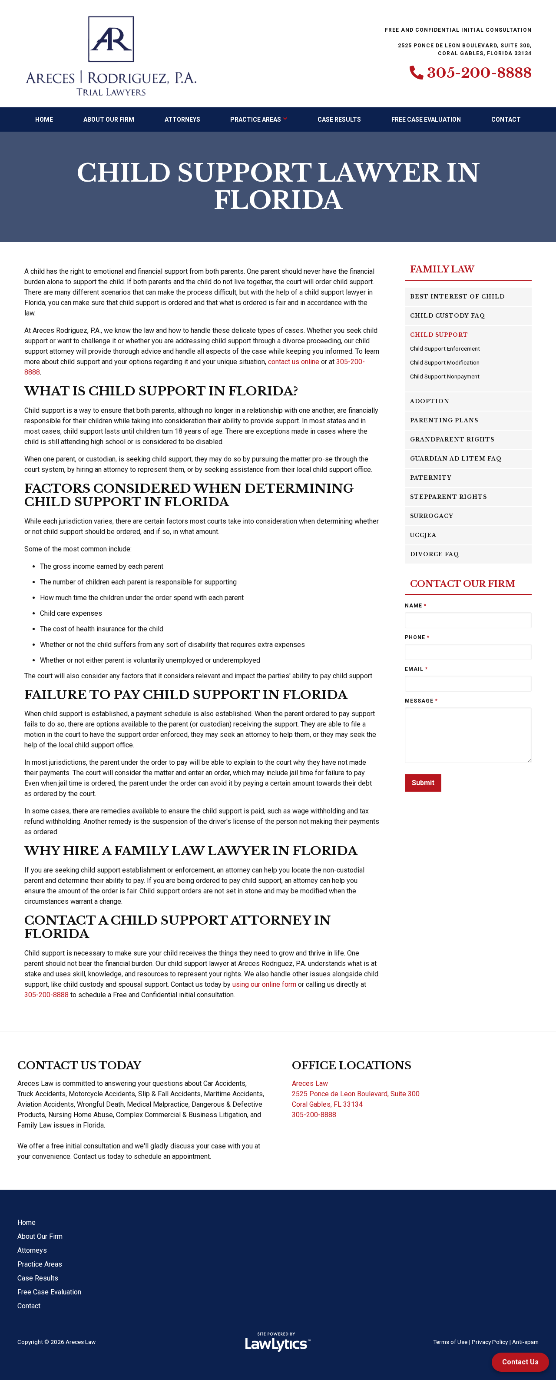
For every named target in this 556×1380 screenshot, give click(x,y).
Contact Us (520, 1362)
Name (416, 606)
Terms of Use (450, 1341)
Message (421, 701)
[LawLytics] (278, 1342)
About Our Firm (108, 119)
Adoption (430, 401)
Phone (417, 637)
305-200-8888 (479, 73)
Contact (506, 119)
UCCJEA (423, 535)
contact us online (293, 362)
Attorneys (182, 119)
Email (416, 669)
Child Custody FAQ (447, 315)
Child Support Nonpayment (445, 376)
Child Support (439, 335)
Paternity (431, 477)
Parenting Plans (444, 420)
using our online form (264, 984)
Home (44, 119)
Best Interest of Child (457, 296)
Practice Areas (255, 119)
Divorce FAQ (434, 554)
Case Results (339, 119)
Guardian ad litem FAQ (456, 458)
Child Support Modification (445, 362)
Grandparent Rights (452, 439)
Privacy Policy (490, 1341)
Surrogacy (431, 516)
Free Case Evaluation (426, 119)
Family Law (442, 270)
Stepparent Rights (448, 497)
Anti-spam (525, 1341)
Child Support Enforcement (445, 348)
